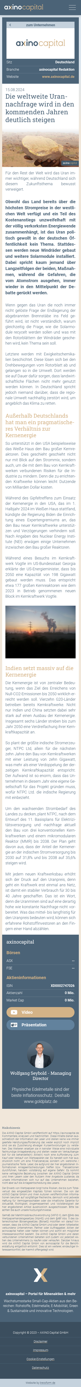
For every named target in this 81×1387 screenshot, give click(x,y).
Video (27, 1012)
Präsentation (34, 1024)
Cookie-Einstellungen (40, 1359)
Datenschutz (40, 1367)
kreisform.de (47, 1382)
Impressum (40, 1350)
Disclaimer (41, 1341)
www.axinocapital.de (58, 77)
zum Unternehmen (40, 25)
